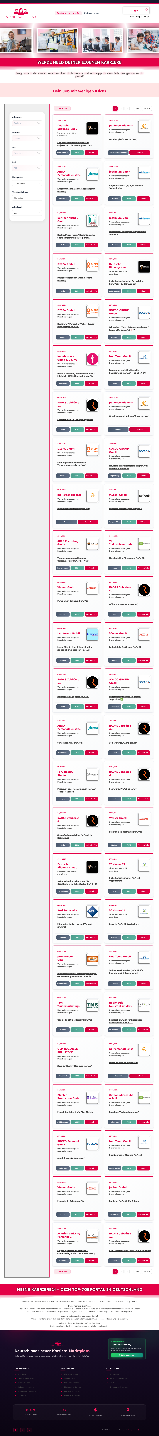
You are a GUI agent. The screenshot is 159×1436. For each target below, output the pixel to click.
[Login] (146, 10)
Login (134, 10)
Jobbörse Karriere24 (68, 13)
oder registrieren (139, 16)
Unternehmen (91, 13)
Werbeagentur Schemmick (137, 1430)
